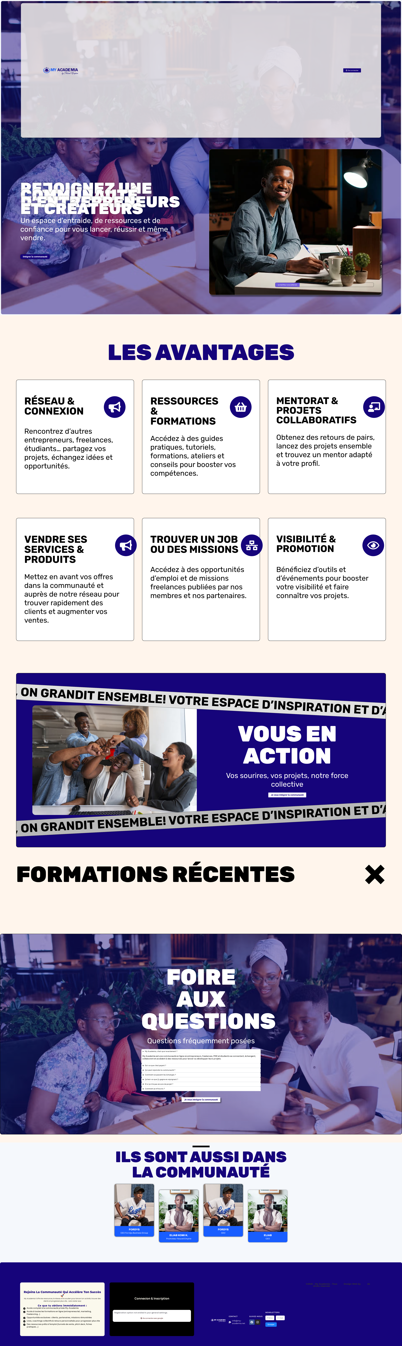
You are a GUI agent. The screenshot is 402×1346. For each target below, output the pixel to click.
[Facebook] (251, 1322)
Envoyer (271, 1324)
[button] (287, 285)
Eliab (364, 1284)
